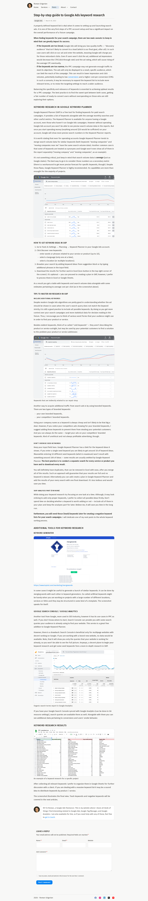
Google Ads (38, 21)
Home (36, 7)
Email (64, 840)
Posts (54, 7)
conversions (73, 77)
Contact (73, 7)
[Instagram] (100, 898)
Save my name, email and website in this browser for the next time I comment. (61, 876)
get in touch (50, 817)
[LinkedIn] (104, 898)
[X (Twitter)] (109, 898)
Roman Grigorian (40, 4)
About (63, 7)
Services (44, 7)
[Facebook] (96, 898)
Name (38, 840)
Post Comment (44, 882)
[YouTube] (113, 898)
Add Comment (41, 852)
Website (90, 840)
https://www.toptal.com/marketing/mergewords (53, 585)
